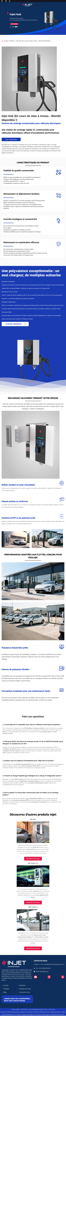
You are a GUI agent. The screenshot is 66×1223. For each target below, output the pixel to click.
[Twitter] (62, 977)
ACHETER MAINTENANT (14, 324)
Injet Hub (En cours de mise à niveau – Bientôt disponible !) (33, 41)
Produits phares (43, 1009)
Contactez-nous (24, 992)
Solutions (22, 985)
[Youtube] (35, 977)
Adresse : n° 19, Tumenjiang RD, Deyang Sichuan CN (49, 964)
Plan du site (51, 1009)
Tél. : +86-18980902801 (43, 968)
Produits (11, 41)
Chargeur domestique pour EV (30, 1014)
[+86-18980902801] (35, 971)
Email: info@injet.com (42, 971)
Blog (5, 992)
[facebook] (49, 977)
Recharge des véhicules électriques (10, 1012)
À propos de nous (25, 989)
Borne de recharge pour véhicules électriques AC (51, 1014)
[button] (33, 859)
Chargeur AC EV (24, 1012)
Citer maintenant (11, 139)
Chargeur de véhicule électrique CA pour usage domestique (44, 1012)
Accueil (6, 41)
